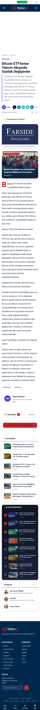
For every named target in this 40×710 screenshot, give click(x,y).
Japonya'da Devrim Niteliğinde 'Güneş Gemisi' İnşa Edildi (23, 485)
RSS (23, 659)
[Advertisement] (20, 33)
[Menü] (4, 8)
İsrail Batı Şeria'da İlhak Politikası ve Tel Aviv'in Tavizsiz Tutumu (24, 475)
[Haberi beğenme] (36, 112)
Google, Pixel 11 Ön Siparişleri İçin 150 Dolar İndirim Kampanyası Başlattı (23, 455)
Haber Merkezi (19, 396)
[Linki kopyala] (36, 107)
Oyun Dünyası (8, 659)
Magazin (6, 656)
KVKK (22, 701)
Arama (24, 662)
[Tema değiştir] (36, 2)
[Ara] (36, 8)
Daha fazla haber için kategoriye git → (20, 425)
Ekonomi (12, 55)
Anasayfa (5, 55)
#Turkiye (18, 387)
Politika (6, 652)
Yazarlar (35, 708)
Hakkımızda (26, 646)
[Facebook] (19, 107)
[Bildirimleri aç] (31, 2)
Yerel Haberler (8, 649)
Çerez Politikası (14, 701)
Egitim (5, 646)
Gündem (6, 668)
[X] (14, 107)
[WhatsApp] (23, 107)
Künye (24, 656)
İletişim (24, 649)
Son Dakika (25, 708)
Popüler (15, 708)
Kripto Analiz (8, 662)
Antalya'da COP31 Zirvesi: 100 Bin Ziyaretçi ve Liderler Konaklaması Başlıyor (23, 465)
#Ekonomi (7, 387)
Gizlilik (24, 652)
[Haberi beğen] (32, 112)
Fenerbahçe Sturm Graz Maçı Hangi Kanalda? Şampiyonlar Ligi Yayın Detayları (23, 446)
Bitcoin (10, 183)
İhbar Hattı (23, 2)
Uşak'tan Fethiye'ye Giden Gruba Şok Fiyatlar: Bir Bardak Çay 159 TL (24, 495)
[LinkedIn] (32, 107)
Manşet (5, 708)
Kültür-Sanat (8, 665)
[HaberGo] (20, 8)
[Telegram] (27, 107)
